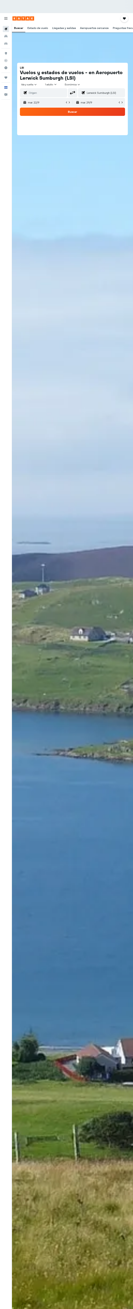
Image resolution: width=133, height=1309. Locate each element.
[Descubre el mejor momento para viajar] (5, 67)
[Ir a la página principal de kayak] (23, 18)
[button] (6, 18)
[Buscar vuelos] (5, 29)
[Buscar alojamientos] (5, 36)
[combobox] (72, 84)
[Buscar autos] (5, 43)
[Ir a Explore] (5, 53)
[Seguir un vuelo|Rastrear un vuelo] (5, 60)
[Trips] (5, 77)
